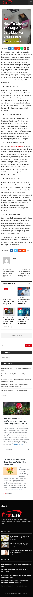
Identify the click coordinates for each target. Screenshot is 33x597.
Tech (6, 18)
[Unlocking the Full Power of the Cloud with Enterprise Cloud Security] (24, 312)
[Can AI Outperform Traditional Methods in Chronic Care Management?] (24, 291)
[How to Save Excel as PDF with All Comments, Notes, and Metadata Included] (9, 291)
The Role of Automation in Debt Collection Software (15, 390)
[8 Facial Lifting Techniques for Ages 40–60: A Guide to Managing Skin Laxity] (5, 552)
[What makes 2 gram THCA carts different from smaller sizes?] (5, 538)
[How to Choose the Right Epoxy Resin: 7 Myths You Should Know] (5, 545)
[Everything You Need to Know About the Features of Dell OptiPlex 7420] (9, 312)
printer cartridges (17, 146)
